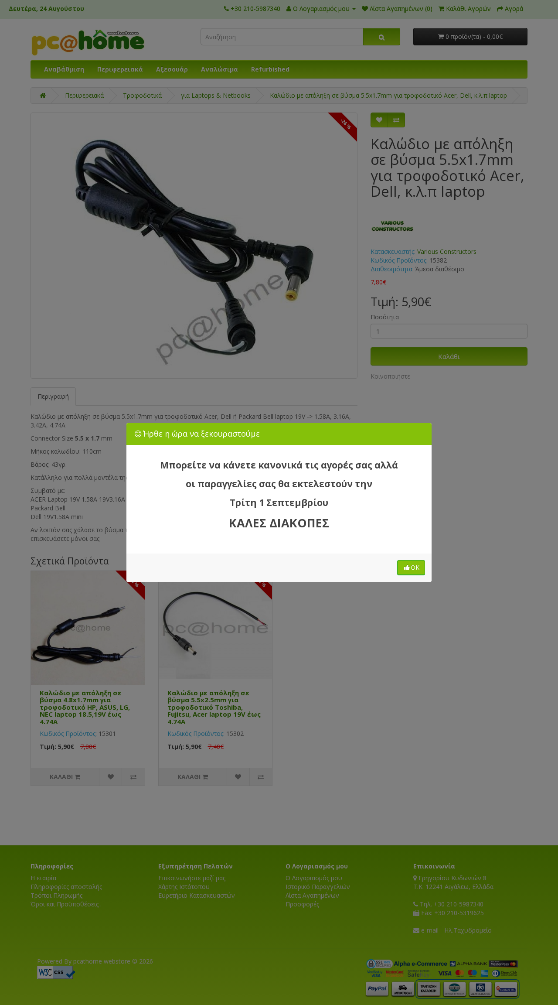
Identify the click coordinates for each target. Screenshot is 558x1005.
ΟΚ (415, 567)
